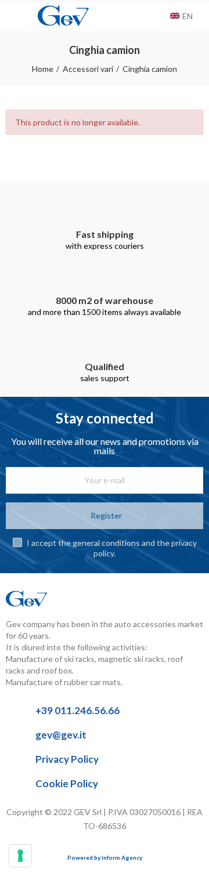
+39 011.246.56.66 (77, 710)
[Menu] (11, 15)
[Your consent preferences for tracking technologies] (20, 856)
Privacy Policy (67, 759)
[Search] (158, 16)
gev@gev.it (61, 735)
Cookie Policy (66, 783)
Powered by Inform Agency (104, 857)
